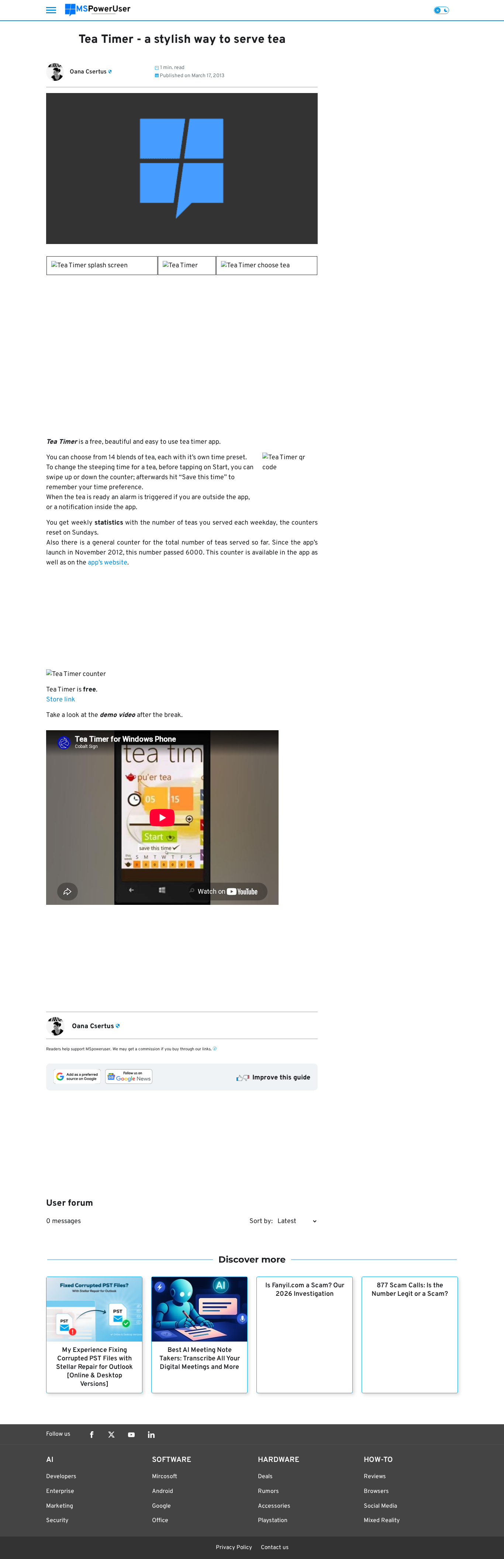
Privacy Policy (234, 1547)
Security (57, 1520)
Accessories (274, 1506)
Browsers (376, 1491)
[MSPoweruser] (98, 10)
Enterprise (60, 1491)
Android (162, 1491)
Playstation (272, 1520)
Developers (61, 1476)
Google (161, 1506)
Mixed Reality (382, 1520)
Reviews (375, 1476)
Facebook (91, 1434)
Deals (265, 1476)
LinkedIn (151, 1434)
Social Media (380, 1506)
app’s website (107, 563)
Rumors (268, 1491)
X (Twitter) (111, 1434)
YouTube (131, 1434)
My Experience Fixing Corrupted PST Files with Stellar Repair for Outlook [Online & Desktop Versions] (94, 1367)
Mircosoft (164, 1476)
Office (160, 1520)
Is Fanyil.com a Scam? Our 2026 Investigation (304, 1289)
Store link (60, 700)
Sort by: (261, 1221)
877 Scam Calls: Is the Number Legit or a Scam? (410, 1289)
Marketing (59, 1506)
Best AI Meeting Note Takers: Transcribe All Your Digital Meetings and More (199, 1358)
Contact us (275, 1547)
